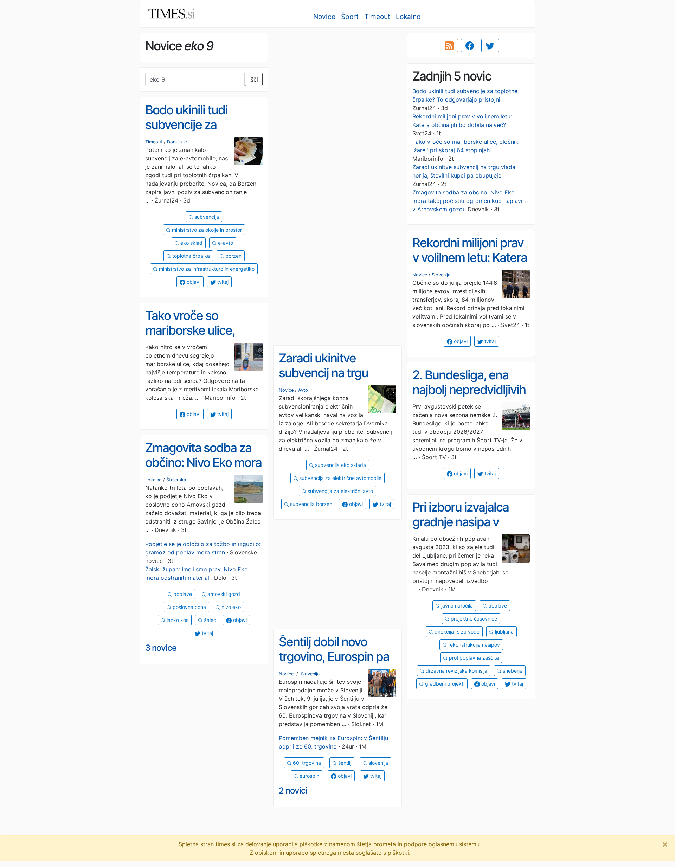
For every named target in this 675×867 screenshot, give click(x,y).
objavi (192, 282)
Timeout (377, 16)
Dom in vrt (178, 141)
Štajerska (176, 479)
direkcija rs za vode (456, 632)
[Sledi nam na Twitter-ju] (490, 46)
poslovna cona (188, 607)
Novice (324, 16)
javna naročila (456, 606)
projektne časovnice (473, 619)
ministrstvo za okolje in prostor (206, 230)
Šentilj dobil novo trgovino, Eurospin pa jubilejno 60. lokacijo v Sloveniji (336, 664)
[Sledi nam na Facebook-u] (469, 46)
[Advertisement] (337, 82)
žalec (209, 620)
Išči (253, 79)
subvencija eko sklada (340, 465)
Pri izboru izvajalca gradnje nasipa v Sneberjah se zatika (463, 522)
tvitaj (222, 282)
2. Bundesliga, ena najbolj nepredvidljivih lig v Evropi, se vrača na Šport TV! (469, 397)
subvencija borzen (310, 504)
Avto (303, 390)
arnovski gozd (223, 594)
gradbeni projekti (444, 684)
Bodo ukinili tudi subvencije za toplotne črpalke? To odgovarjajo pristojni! (199, 132)
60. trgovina (306, 763)
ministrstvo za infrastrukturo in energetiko (206, 269)
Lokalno (408, 16)
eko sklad (190, 243)
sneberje (511, 671)
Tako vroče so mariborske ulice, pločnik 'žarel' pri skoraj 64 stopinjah (194, 338)
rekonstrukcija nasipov (473, 645)
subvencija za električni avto (339, 491)
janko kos (176, 620)
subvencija (206, 217)
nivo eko (230, 607)
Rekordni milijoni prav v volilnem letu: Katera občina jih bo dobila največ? (469, 265)
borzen (233, 256)
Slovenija (441, 274)
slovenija (377, 763)
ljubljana (504, 632)
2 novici (293, 790)
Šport (350, 16)
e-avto (225, 243)
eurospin (308, 776)
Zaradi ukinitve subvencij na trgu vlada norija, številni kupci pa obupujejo (329, 380)
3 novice (160, 648)
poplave (182, 594)
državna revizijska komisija (455, 671)
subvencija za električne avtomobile (339, 478)
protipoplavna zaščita (473, 658)
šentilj (344, 763)
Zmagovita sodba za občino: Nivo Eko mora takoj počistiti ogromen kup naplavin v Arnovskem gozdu (469, 201)
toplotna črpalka (190, 256)
